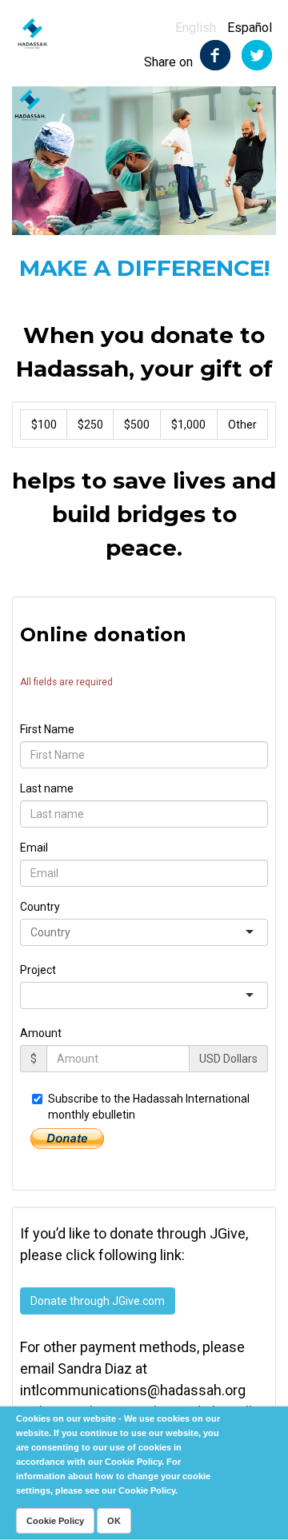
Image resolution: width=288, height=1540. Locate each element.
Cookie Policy (55, 1521)
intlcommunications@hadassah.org (133, 1390)
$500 (137, 424)
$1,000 (188, 424)
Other (242, 424)
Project (38, 969)
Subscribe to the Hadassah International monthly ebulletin (149, 1106)
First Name (47, 729)
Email (34, 847)
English (195, 27)
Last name (47, 788)
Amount (41, 1033)
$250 (90, 424)
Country (40, 906)
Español (249, 27)
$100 (44, 424)
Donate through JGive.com (97, 1301)
